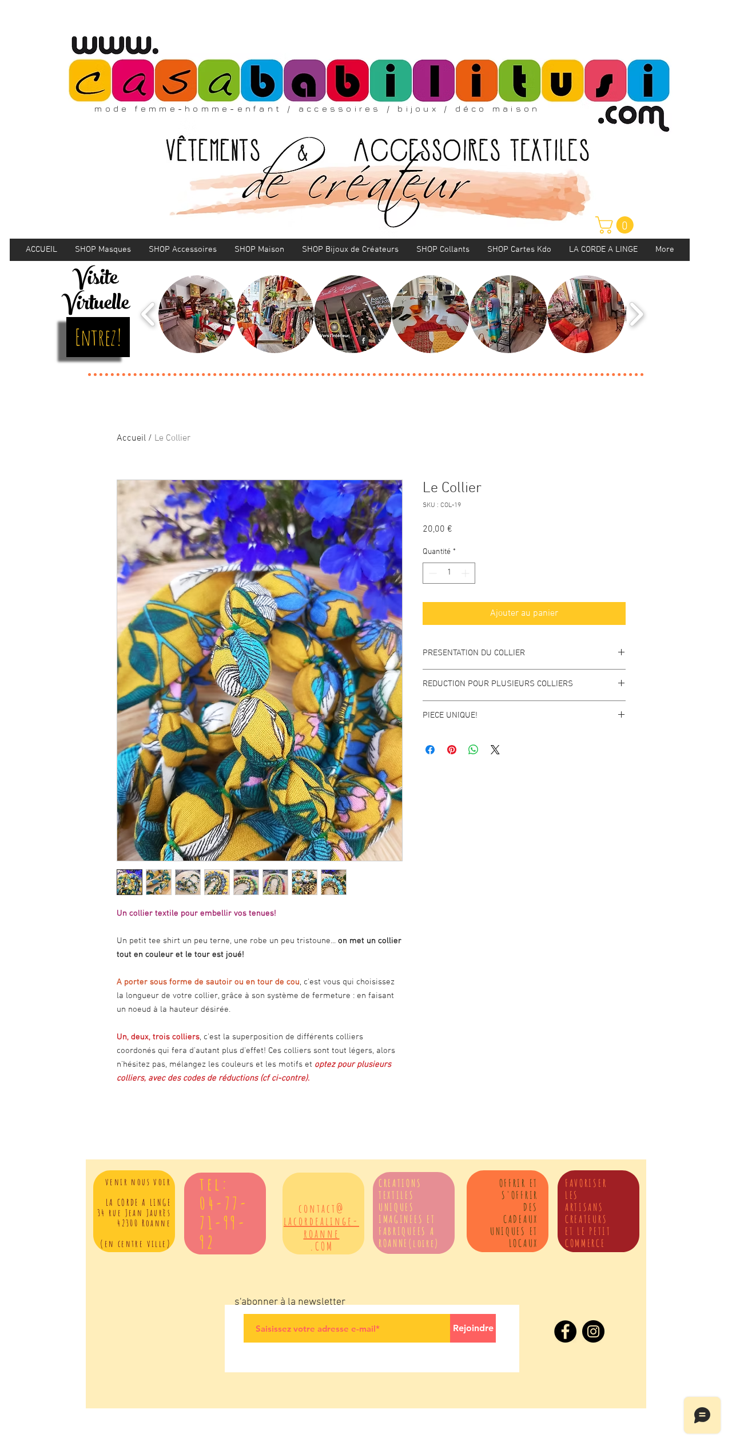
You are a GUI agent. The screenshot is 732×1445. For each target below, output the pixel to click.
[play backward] (148, 314)
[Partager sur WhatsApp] (473, 750)
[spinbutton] (449, 573)
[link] (616, 224)
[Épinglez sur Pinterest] (452, 750)
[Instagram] (593, 1331)
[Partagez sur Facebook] (430, 750)
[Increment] (466, 573)
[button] (197, 314)
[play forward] (636, 314)
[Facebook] (565, 1331)
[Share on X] (495, 750)
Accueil (131, 438)
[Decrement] (431, 573)
